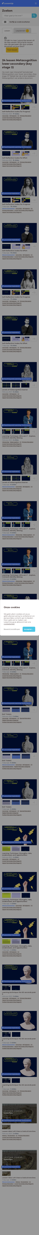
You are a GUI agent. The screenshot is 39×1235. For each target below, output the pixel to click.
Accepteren (29, 629)
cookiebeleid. (9, 624)
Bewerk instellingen (12, 629)
